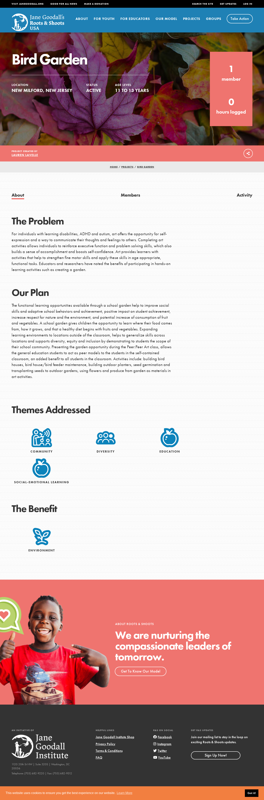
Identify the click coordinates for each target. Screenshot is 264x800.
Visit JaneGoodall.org (28, 3)
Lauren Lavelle (25, 155)
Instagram (164, 744)
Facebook (165, 737)
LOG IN (247, 3)
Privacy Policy (105, 744)
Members (130, 195)
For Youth (104, 18)
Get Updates (228, 3)
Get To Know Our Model (140, 671)
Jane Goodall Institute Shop (115, 737)
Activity (244, 195)
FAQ (99, 757)
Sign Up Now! (216, 755)
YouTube (164, 757)
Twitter (162, 750)
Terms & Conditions (109, 750)
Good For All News (63, 3)
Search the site (202, 3)
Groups (213, 18)
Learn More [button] (124, 793)
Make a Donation (96, 3)
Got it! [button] (252, 793)
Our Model (166, 18)
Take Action (240, 18)
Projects (191, 18)
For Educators (135, 18)
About (82, 18)
